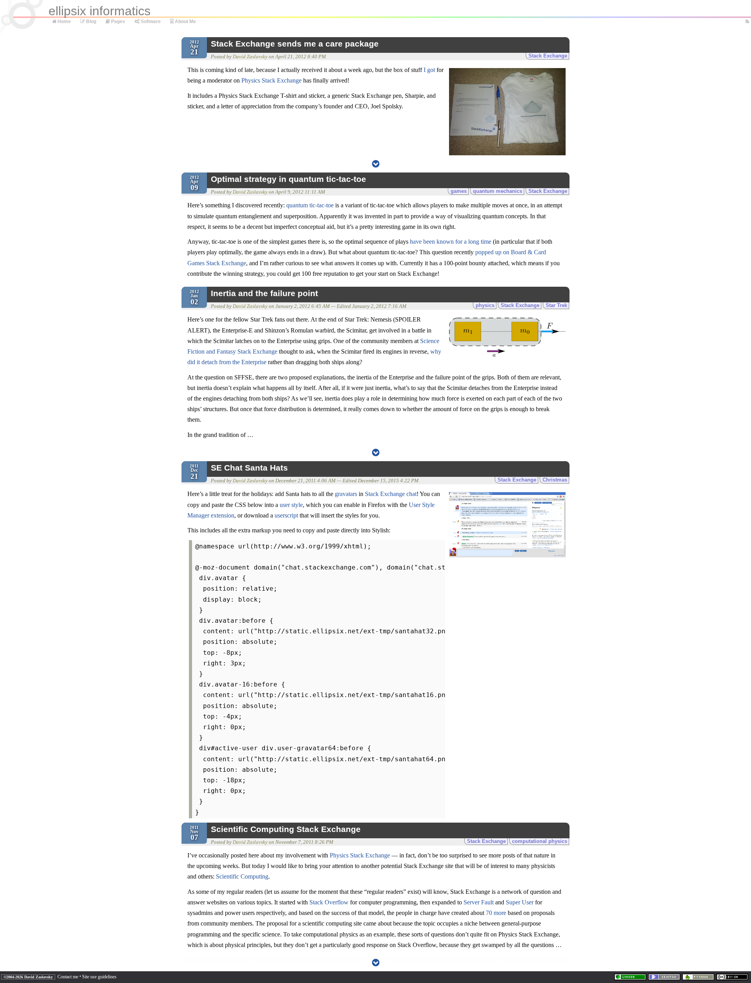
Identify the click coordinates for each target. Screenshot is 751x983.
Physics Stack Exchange (271, 80)
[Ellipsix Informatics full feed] (745, 21)
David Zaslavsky (250, 56)
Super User (520, 902)
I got (429, 69)
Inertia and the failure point (264, 293)
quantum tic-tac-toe (310, 205)
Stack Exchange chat (391, 494)
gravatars (346, 494)
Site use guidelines (99, 976)
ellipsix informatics (100, 11)
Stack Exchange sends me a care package (295, 44)
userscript (286, 515)
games (459, 191)
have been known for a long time (450, 241)
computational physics (539, 841)
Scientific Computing (242, 876)
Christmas (555, 480)
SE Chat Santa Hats (249, 468)
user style (291, 504)
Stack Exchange (547, 56)
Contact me (67, 976)
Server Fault (479, 902)
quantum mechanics (497, 191)
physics (485, 305)
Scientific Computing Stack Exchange (286, 829)
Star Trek (556, 305)
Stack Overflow (329, 902)
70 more (496, 912)
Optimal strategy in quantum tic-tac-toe (288, 179)
